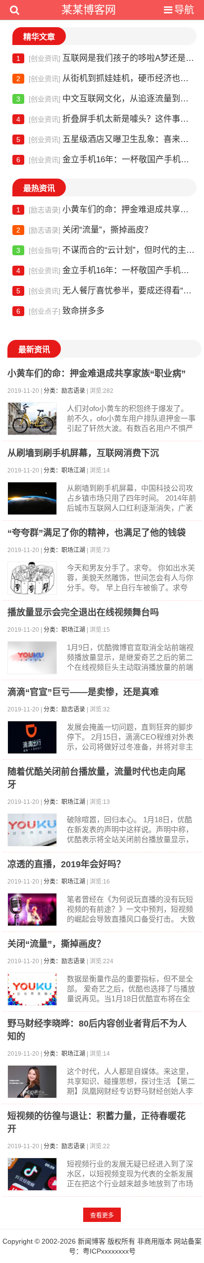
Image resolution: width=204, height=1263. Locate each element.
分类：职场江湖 (64, 470)
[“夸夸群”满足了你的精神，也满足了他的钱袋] (32, 578)
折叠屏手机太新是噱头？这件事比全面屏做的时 (106, 119)
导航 (184, 9)
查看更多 (102, 1215)
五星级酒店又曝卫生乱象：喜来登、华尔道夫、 (106, 139)
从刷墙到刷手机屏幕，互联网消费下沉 (83, 453)
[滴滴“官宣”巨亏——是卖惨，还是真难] (32, 737)
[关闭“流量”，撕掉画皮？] (32, 989)
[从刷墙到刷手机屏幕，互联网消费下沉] (32, 498)
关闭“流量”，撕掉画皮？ (84, 229)
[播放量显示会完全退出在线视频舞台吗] (32, 657)
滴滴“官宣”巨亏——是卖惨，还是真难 (83, 692)
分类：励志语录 (64, 390)
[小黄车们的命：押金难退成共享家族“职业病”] (32, 418)
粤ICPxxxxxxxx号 (109, 1251)
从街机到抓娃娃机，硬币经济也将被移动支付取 (106, 78)
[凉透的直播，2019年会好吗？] (32, 909)
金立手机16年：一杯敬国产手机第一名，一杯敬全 (106, 159)
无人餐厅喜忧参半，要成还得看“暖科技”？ (106, 290)
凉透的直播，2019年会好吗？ (66, 864)
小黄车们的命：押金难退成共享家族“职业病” (106, 209)
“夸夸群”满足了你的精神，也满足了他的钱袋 (96, 533)
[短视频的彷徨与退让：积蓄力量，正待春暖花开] (32, 1174)
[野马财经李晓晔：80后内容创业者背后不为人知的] (32, 1081)
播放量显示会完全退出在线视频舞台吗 (83, 612)
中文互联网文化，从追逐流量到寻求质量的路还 (106, 98)
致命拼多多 (60, 311)
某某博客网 (88, 9)
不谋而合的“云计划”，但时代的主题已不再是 (106, 250)
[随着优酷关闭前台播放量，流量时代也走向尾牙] (32, 829)
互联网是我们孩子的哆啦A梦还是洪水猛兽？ (106, 58)
